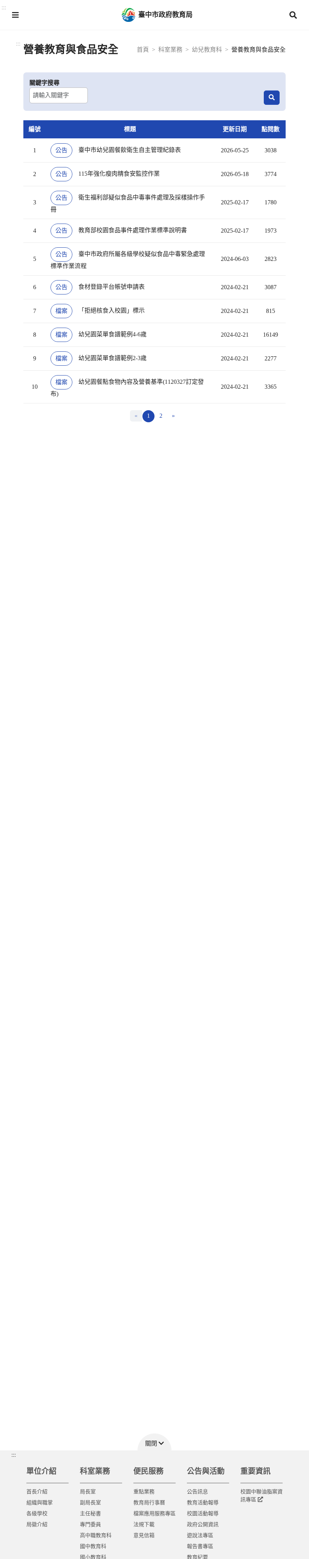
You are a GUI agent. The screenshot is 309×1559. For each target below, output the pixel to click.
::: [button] (4, 7)
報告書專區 (200, 1546)
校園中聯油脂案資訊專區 (261, 1495)
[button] (15, 15)
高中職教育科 (96, 1535)
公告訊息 (197, 1492)
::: (18, 43)
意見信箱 (143, 1535)
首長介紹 (36, 1492)
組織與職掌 (39, 1502)
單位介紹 (41, 1471)
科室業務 (170, 49)
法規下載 (143, 1524)
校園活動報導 (203, 1513)
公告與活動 (206, 1471)
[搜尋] (272, 97)
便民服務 (148, 1471)
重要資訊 (255, 1471)
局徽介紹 (36, 1524)
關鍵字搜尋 (44, 83)
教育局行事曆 (149, 1502)
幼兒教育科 (207, 49)
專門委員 (90, 1524)
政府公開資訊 (203, 1524)
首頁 (143, 49)
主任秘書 (90, 1513)
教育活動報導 (203, 1502)
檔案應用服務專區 (154, 1513)
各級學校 (36, 1513)
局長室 (88, 1492)
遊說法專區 (200, 1535)
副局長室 (90, 1502)
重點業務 (143, 1492)
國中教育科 (93, 1546)
